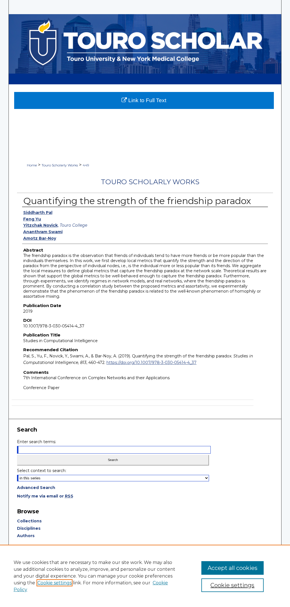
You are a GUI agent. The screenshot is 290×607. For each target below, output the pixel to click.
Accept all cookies (232, 568)
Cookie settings (54, 582)
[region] (145, 576)
